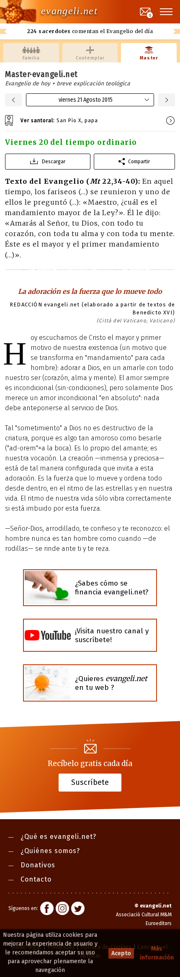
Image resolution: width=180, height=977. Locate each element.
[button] (166, 11)
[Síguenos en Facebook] (47, 910)
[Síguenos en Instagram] (62, 910)
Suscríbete (90, 782)
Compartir (139, 161)
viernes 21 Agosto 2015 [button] (86, 99)
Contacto (36, 879)
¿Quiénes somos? (50, 851)
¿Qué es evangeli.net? (58, 837)
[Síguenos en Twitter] (78, 910)
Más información (157, 953)
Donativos (38, 865)
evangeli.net (69, 10)
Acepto (121, 953)
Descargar (53, 161)
